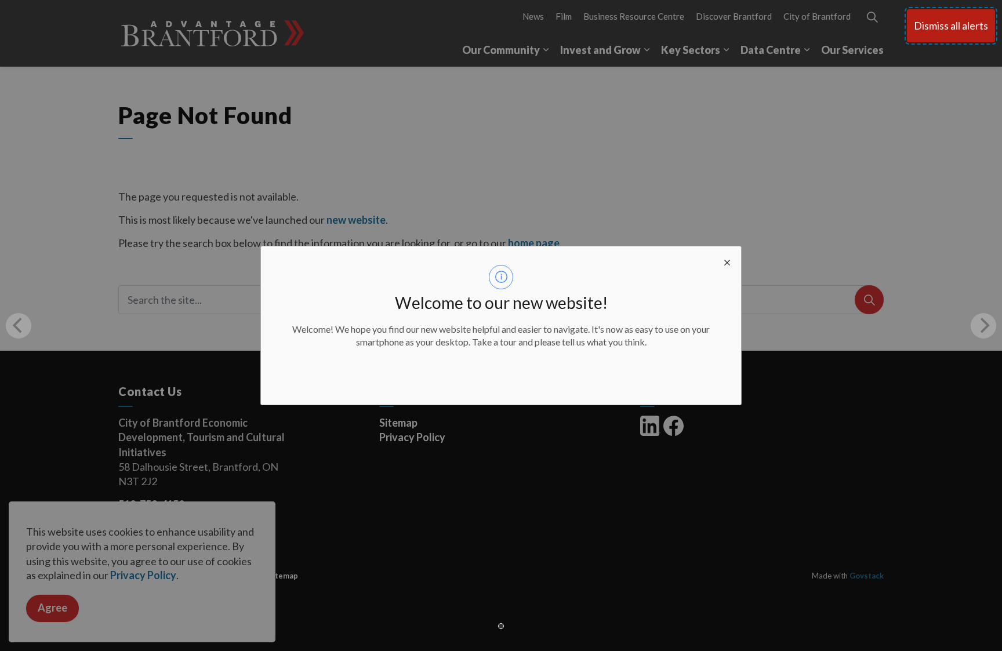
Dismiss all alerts (951, 25)
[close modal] (727, 260)
